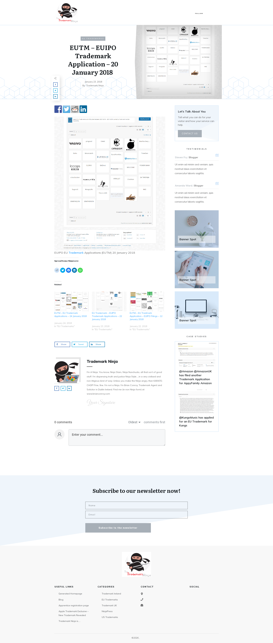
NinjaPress (107, 611)
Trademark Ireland (111, 593)
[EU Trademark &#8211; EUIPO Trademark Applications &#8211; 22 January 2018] (109, 301)
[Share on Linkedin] (83, 109)
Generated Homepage (70, 593)
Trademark (76, 252)
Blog (61, 599)
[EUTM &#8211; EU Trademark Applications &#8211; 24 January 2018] (71, 301)
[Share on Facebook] (58, 109)
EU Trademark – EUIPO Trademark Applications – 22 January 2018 (107, 316)
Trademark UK (109, 605)
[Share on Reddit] (75, 109)
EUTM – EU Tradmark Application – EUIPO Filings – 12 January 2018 (146, 316)
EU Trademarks (93, 39)
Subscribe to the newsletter (118, 528)
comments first (154, 422)
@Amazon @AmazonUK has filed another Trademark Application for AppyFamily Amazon (197, 365)
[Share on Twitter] (66, 109)
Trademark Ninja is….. (70, 621)
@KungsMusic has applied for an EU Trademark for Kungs (197, 409)
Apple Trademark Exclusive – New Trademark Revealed (73, 613)
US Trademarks (110, 617)
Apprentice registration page (74, 605)
